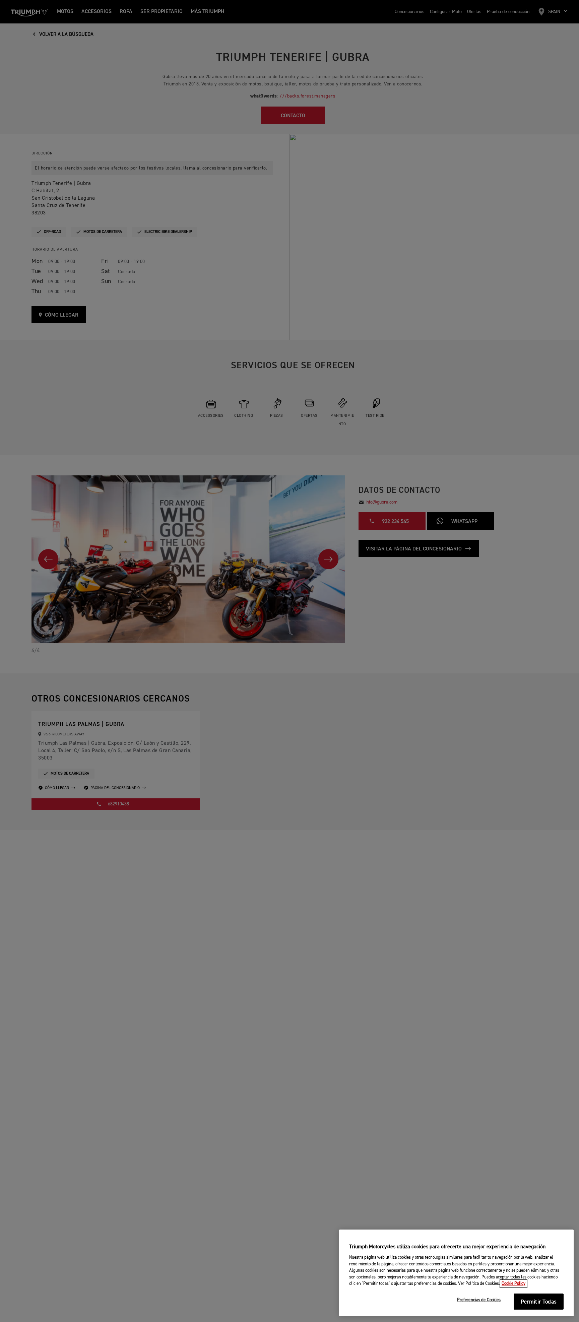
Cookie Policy (513, 1283)
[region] (456, 1273)
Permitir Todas (539, 1302)
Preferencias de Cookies (479, 1300)
